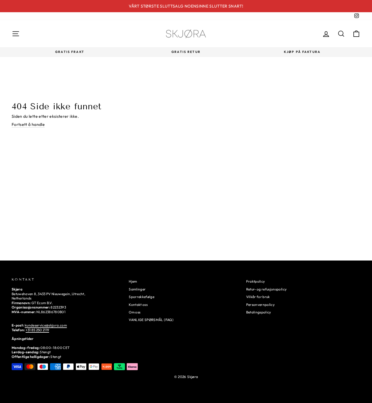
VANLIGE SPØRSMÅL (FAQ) (151, 320)
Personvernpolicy (260, 304)
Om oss (134, 312)
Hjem (133, 281)
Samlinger (137, 289)
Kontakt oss (138, 304)
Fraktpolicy (255, 281)
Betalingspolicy (258, 312)
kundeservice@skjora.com (46, 325)
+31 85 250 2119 (37, 330)
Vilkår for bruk (258, 297)
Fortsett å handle (28, 124)
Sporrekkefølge (141, 297)
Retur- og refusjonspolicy (266, 289)
